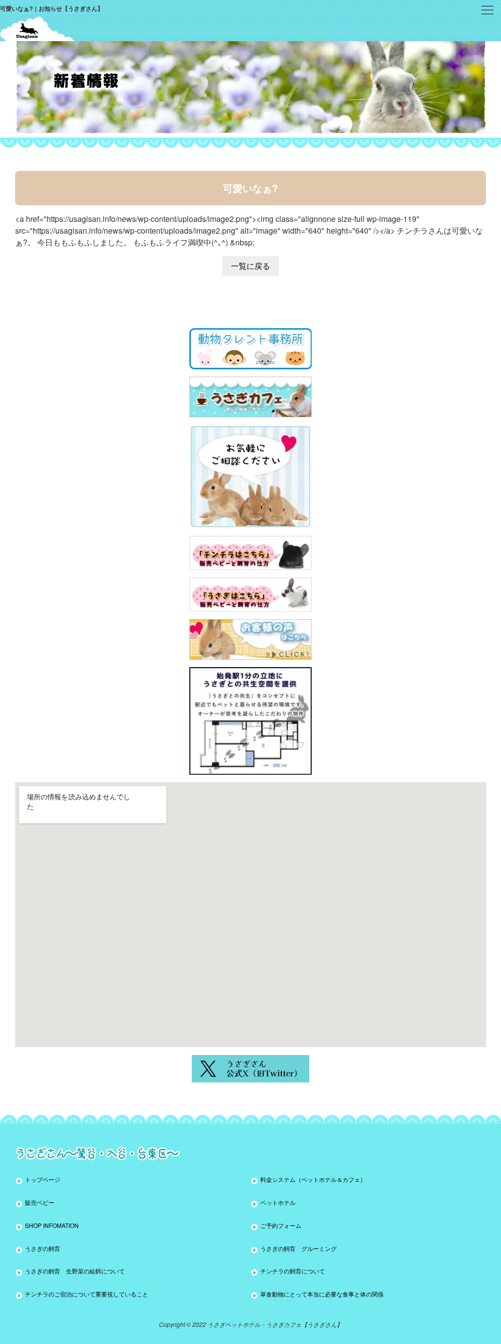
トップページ (42, 1179)
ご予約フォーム (280, 1225)
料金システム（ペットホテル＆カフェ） (313, 1179)
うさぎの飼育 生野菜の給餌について (75, 1271)
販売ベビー (39, 1202)
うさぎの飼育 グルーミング (298, 1248)
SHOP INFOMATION (52, 1225)
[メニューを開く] (487, 10)
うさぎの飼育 (42, 1248)
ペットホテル (278, 1202)
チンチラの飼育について (292, 1271)
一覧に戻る (250, 265)
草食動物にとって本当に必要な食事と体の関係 (322, 1294)
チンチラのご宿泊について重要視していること (86, 1294)
